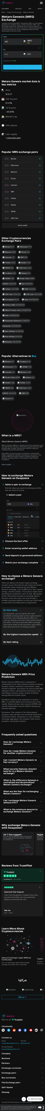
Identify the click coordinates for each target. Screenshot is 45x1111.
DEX (30, 8)
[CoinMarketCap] (41, 1030)
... (22, 67)
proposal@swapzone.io (10, 1049)
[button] (41, 3)
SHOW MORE (22, 225)
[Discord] (19, 1030)
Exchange (5, 8)
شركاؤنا (21, 997)
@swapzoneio (25, 1043)
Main (3, 12)
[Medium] (36, 1030)
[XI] (3, 1030)
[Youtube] (30, 1030)
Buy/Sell (18, 8)
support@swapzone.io (9, 1043)
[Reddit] (14, 1030)
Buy (34, 356)
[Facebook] (25, 1030)
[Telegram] (8, 1030)
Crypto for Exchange (14, 12)
